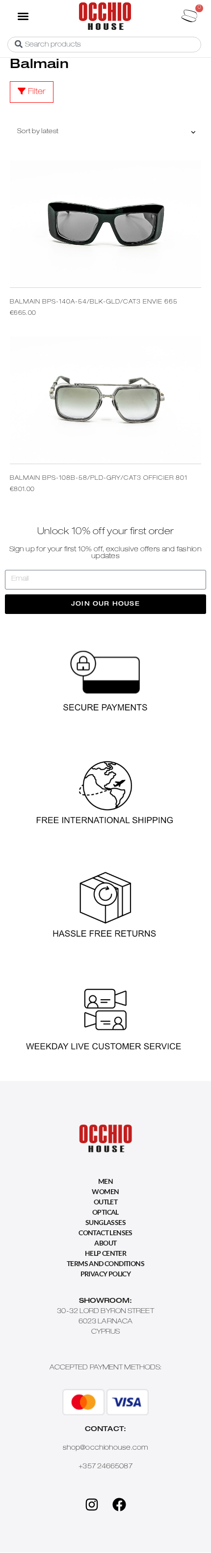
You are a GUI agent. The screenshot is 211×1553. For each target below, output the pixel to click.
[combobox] (104, 44)
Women (105, 1191)
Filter (37, 92)
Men (105, 1181)
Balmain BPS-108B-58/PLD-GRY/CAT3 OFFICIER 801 (98, 478)
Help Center (105, 1253)
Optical (105, 1212)
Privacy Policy (105, 1274)
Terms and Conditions (105, 1263)
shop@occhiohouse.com (105, 1448)
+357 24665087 (105, 1466)
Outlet (105, 1202)
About (105, 1243)
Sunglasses (105, 1222)
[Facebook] (119, 1504)
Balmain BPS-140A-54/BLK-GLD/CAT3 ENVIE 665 (94, 302)
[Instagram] (92, 1504)
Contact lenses (105, 1232)
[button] (22, 15)
